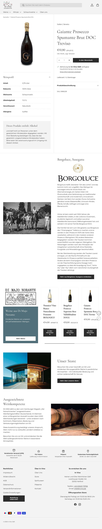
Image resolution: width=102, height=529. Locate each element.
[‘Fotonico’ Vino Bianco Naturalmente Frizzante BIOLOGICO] (49, 295)
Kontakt (38, 489)
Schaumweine (29, 12)
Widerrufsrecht (9, 477)
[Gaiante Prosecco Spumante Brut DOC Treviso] (90, 295)
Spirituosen (39, 481)
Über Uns (38, 473)
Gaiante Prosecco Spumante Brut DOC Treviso (23, 17)
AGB (5, 481)
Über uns (43, 12)
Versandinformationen (12, 489)
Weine (5, 12)
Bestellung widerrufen (14, 498)
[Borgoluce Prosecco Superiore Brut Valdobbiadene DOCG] (70, 295)
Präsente (38, 485)
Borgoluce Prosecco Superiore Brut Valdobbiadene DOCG (70, 311)
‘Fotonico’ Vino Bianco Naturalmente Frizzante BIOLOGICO (49, 311)
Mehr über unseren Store (69, 381)
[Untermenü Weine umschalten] (10, 12)
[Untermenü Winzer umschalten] (20, 12)
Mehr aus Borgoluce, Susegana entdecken (75, 277)
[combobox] (51, 5)
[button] (97, 5)
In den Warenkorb (86, 60)
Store (37, 477)
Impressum (7, 473)
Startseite (6, 17)
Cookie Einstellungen (11, 493)
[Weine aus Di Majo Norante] (20, 297)
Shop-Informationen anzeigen (70, 72)
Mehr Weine (20, 339)
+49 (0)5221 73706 (81, 486)
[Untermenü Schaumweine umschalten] (37, 12)
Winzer (16, 12)
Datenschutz (8, 485)
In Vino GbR (11, 521)
